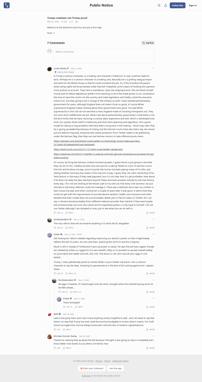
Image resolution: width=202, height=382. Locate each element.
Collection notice (120, 361)
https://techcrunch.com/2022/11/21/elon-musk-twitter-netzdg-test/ (88, 149)
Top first (150, 43)
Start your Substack (93, 368)
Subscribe (177, 5)
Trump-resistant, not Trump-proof (67, 17)
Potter (57, 234)
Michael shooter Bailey (65, 336)
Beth (56, 313)
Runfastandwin (61, 219)
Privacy (99, 361)
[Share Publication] (166, 5)
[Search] (159, 5)
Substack (86, 375)
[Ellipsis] (153, 68)
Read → (51, 32)
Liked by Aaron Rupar (65, 72)
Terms (107, 361)
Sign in (193, 5)
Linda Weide (60, 68)
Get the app (116, 368)
